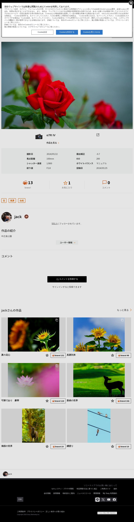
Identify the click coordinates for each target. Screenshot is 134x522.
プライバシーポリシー (38, 27)
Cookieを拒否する (67, 32)
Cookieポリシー (31, 25)
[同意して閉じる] (131, 3)
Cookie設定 (42, 32)
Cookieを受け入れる (91, 32)
